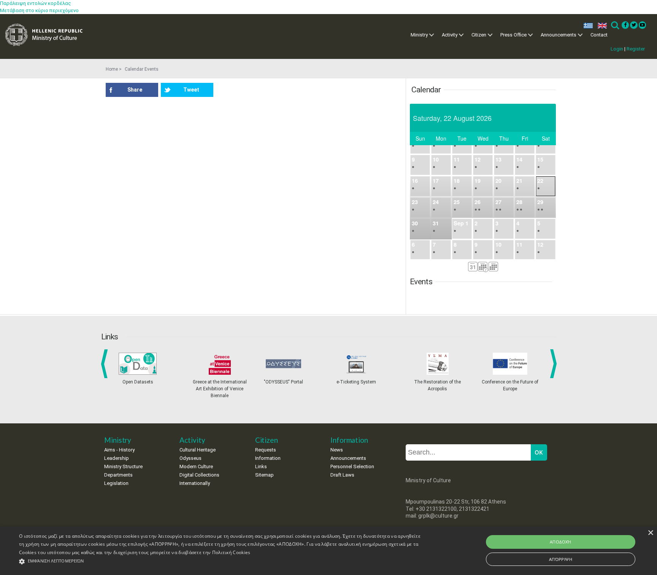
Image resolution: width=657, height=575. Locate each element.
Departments (118, 475)
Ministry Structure (123, 466)
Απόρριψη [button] (560, 559)
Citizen (478, 35)
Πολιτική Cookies (231, 552)
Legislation (116, 483)
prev (106, 363)
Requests (265, 450)
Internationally (194, 483)
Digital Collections (199, 475)
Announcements (558, 35)
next (554, 363)
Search (614, 26)
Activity (449, 35)
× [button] (650, 533)
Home (112, 69)
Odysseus (190, 458)
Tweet (191, 90)
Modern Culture (196, 466)
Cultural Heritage (197, 450)
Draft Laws (342, 475)
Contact (599, 35)
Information (268, 458)
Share (134, 90)
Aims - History (119, 450)
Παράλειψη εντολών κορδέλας (35, 3)
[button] (220, 561)
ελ (587, 26)
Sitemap (264, 475)
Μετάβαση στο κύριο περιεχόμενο (39, 10)
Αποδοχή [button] (560, 542)
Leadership (116, 458)
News (336, 450)
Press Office (513, 35)
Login (617, 49)
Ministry (419, 35)
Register (636, 49)
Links (261, 466)
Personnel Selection (352, 466)
